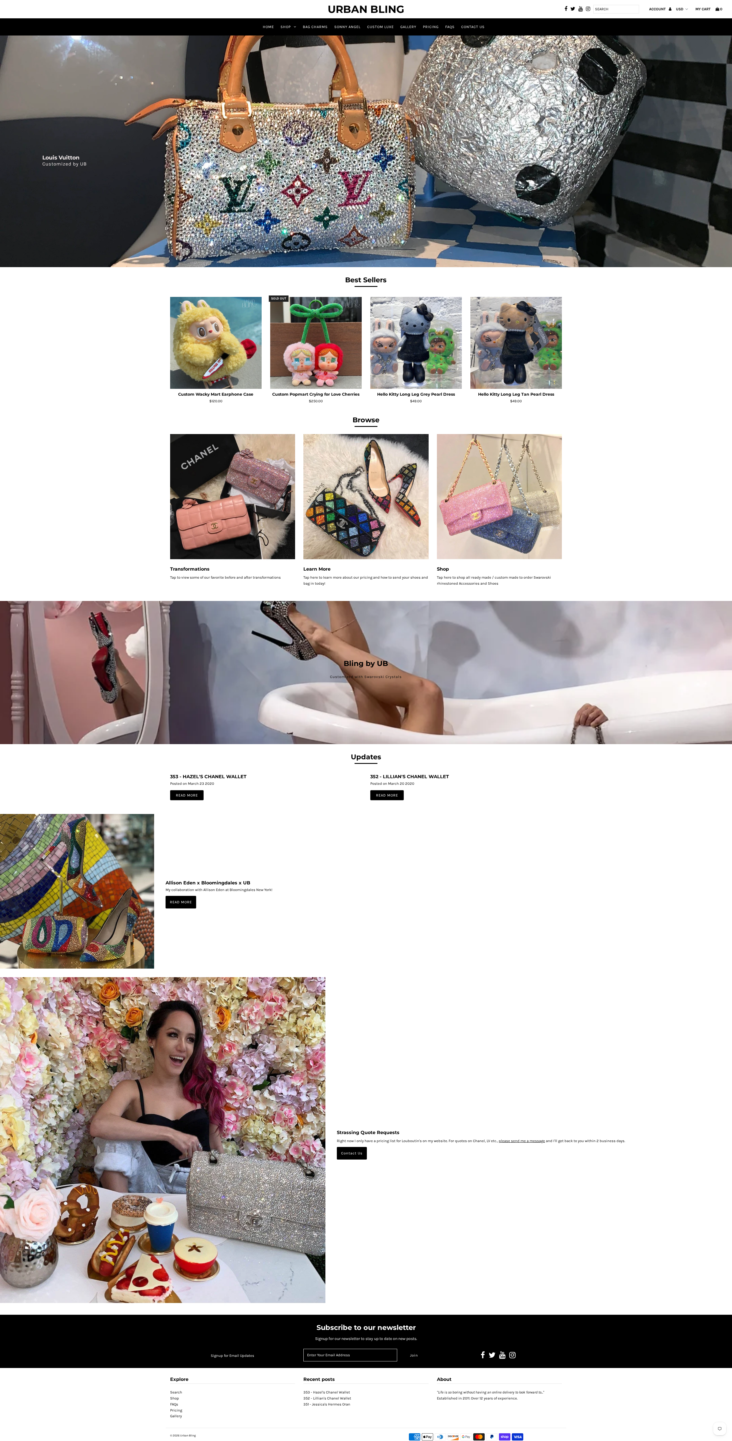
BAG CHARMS (315, 27)
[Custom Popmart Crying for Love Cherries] (316, 343)
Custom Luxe (380, 27)
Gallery (408, 27)
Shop (286, 27)
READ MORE (181, 902)
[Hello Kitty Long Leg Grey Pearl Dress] (416, 343)
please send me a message (522, 1141)
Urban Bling (366, 9)
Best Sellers (366, 280)
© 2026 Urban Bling (183, 1435)
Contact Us (473, 27)
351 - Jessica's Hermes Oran (326, 1404)
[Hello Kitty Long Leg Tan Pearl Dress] (516, 343)
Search (176, 1392)
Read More (187, 795)
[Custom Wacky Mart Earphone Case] (216, 343)
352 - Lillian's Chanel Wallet (409, 776)
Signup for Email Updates (232, 1355)
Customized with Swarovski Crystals (366, 677)
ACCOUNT (658, 9)
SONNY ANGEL (347, 27)
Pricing (431, 27)
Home (268, 27)
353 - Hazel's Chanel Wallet (208, 776)
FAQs (450, 27)
